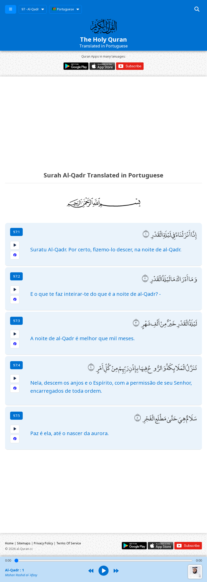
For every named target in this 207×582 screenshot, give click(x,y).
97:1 (16, 231)
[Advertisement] (103, 119)
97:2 (16, 276)
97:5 (16, 415)
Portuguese (65, 9)
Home (9, 543)
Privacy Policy (43, 543)
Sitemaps (24, 543)
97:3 (16, 320)
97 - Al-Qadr (30, 9)
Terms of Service (68, 543)
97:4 (16, 365)
